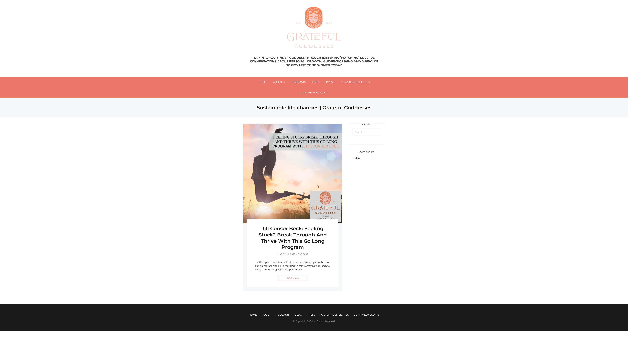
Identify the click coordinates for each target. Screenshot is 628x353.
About (277, 82)
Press (330, 82)
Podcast (303, 254)
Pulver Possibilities (355, 82)
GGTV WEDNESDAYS (312, 92)
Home (263, 82)
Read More (292, 278)
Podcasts (299, 82)
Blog (316, 82)
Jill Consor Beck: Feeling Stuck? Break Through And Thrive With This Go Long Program (293, 238)
